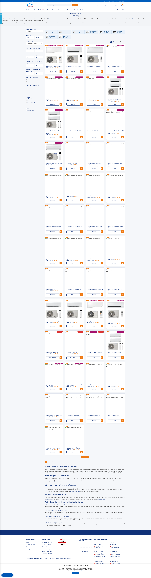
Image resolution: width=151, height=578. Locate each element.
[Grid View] (111, 42)
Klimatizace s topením (47, 553)
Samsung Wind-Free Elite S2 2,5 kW (73, 130)
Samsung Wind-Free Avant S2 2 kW (73, 321)
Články (31, 1)
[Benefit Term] (30, 5)
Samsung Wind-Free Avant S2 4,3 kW (53, 321)
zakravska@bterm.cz (101, 556)
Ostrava (46, 558)
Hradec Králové (45, 559)
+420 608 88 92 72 (85, 544)
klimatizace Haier (50, 499)
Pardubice (51, 559)
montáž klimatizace (55, 481)
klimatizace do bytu (33, 23)
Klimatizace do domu (46, 544)
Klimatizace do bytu (46, 549)
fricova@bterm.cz (115, 547)
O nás (27, 1)
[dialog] (75, 571)
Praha (41, 558)
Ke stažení (69, 9)
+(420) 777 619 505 (115, 554)
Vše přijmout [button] (75, 573)
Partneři (76, 9)
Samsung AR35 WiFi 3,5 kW (72, 163)
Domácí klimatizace (46, 546)
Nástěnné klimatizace (47, 551)
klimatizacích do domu (75, 491)
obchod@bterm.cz (100, 547)
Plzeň (50, 558)
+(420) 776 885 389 (115, 546)
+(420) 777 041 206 (100, 546)
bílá (28, 108)
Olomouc (57, 558)
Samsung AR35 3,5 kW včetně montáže (54, 66)
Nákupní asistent (8, 575)
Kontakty (36, 1)
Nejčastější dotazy (43, 1)
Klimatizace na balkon (47, 542)
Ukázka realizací (61, 9)
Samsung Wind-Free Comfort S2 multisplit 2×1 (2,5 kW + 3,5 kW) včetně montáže (54, 132)
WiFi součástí (30, 98)
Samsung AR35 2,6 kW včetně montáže (95, 321)
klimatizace (132, 18)
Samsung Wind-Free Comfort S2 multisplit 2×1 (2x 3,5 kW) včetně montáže (114, 99)
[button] (73, 71)
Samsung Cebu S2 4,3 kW (113, 257)
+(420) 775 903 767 (100, 554)
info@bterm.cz (84, 551)
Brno (43, 558)
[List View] (113, 42)
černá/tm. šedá (30, 110)
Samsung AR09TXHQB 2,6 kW (52, 352)
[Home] (70, 13)
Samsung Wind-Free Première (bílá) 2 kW (74, 194)
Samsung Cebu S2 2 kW (50, 289)
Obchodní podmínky (30, 544)
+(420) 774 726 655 (100, 563)
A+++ (28, 81)
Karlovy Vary (56, 559)
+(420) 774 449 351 (115, 563)
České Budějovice (63, 558)
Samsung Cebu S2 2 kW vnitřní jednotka (54, 415)
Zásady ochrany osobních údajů (77, 570)
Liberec (53, 558)
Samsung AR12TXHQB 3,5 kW (72, 352)
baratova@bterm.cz (115, 556)
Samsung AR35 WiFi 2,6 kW (92, 130)
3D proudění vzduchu (32, 102)
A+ (27, 86)
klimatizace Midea (101, 499)
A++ (28, 79)
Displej (28, 100)
